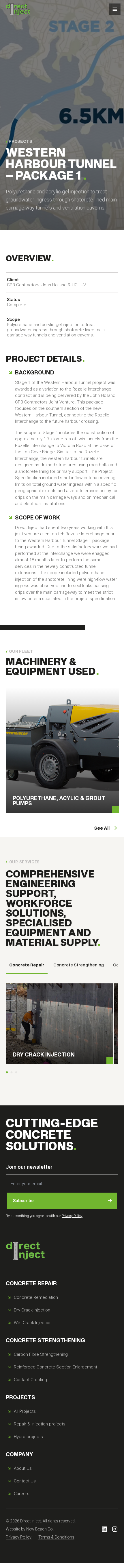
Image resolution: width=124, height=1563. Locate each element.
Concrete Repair (26, 965)
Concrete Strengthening (78, 965)
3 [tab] (16, 1072)
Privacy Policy (72, 1216)
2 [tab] (11, 1072)
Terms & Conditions (56, 1537)
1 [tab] (7, 1072)
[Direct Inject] (18, 9)
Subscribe (23, 1200)
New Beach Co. (40, 1529)
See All (102, 828)
